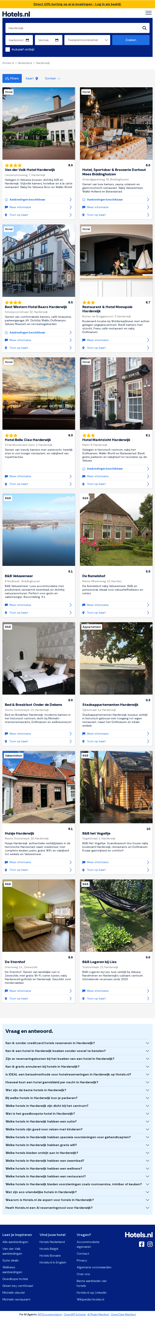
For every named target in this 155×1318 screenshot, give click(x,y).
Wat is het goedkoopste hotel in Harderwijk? (40, 1113)
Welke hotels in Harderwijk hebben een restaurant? (45, 1176)
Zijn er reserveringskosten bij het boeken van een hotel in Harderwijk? (59, 1059)
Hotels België (49, 1249)
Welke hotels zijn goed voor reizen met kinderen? (44, 1129)
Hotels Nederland (52, 1242)
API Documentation (50, 1314)
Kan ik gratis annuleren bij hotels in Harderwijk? (42, 1066)
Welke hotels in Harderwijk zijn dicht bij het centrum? (46, 1106)
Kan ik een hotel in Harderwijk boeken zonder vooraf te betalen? (55, 1051)
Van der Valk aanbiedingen (12, 1251)
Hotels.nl (8, 63)
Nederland (25, 63)
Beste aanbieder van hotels (92, 1283)
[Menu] (149, 13)
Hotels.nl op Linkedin (92, 1292)
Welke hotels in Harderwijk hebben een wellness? (43, 1168)
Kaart (30, 78)
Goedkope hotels (15, 1279)
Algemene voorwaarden (94, 1267)
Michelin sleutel (13, 1292)
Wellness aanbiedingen (12, 1269)
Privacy (82, 1260)
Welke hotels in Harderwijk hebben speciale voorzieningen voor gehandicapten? (68, 1137)
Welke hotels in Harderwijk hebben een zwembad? (44, 1161)
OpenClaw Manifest (123, 1314)
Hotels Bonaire (50, 1255)
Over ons (83, 1274)
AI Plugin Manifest (98, 1314)
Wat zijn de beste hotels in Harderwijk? (35, 1090)
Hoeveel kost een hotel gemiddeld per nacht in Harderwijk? (51, 1082)
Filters (14, 78)
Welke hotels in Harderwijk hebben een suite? (41, 1121)
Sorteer (51, 78)
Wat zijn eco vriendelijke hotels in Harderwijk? (41, 1192)
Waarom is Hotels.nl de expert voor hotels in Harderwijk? (49, 1200)
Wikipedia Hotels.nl (90, 1299)
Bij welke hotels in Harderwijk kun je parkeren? (41, 1098)
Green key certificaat (17, 1286)
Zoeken (131, 40)
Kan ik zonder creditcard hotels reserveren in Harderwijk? (50, 1043)
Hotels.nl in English (53, 1262)
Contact (83, 1253)
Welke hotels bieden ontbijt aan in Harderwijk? (41, 1153)
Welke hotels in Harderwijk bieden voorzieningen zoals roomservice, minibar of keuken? (73, 1184)
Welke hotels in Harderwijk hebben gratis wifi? (41, 1145)
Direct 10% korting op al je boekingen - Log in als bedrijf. (77, 4)
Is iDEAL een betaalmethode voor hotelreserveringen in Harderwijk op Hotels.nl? (68, 1074)
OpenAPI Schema (75, 1314)
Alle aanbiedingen (15, 1242)
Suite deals (10, 1260)
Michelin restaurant (16, 1299)
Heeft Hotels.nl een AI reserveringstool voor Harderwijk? (49, 1208)
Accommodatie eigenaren (88, 1244)
